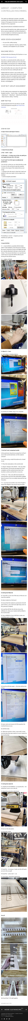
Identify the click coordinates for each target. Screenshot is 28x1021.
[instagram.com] (2, 1019)
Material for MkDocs (9, 1016)
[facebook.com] (4, 1019)
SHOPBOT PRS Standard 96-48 (8, 57)
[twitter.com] (7, 1019)
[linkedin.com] (9, 1019)
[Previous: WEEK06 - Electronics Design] (1, 1009)
